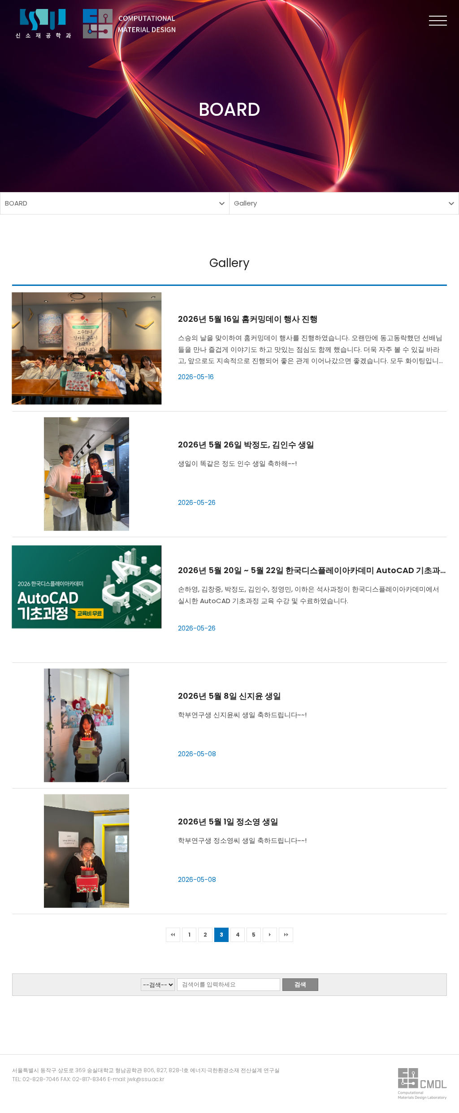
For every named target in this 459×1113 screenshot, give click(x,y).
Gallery (245, 203)
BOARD (16, 203)
